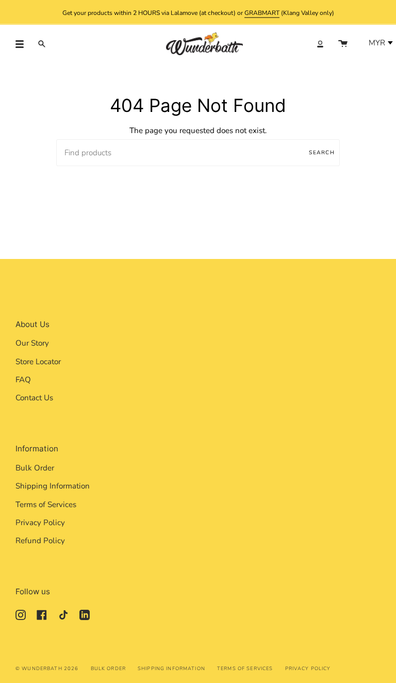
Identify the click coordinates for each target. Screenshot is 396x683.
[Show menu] (23, 44)
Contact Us (34, 398)
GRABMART (261, 12)
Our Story (32, 343)
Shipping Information (52, 486)
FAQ (23, 380)
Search (322, 152)
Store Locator (38, 361)
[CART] (343, 44)
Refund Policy (40, 540)
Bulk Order (34, 468)
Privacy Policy (40, 522)
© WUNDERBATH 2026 (46, 668)
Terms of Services (45, 504)
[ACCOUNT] (320, 44)
